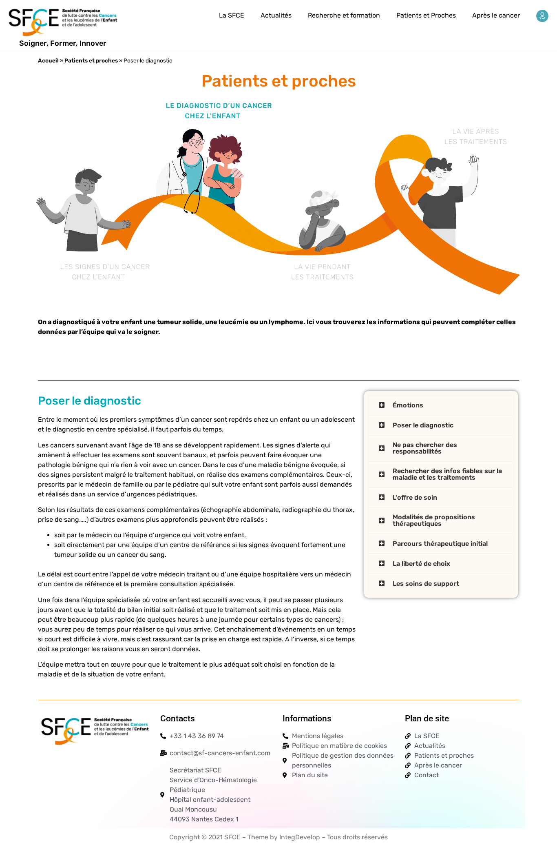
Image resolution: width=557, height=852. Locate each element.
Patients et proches (91, 60)
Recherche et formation (344, 15)
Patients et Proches (426, 15)
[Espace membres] (542, 16)
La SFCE (231, 15)
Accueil (48, 60)
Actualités (276, 15)
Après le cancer (496, 15)
